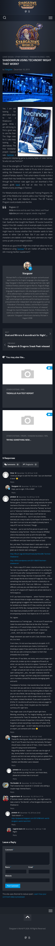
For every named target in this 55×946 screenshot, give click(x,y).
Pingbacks (31, 464)
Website (8, 876)
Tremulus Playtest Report (20, 393)
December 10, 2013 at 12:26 (31, 486)
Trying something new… (18, 440)
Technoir (10, 155)
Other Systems (21, 57)
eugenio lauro (15, 796)
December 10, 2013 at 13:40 (31, 737)
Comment (9, 850)
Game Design (8, 57)
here (17, 185)
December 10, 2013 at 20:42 (32, 783)
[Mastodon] (26, 11)
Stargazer (9, 69)
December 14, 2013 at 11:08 (35, 829)
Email (31, 867)
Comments (12, 464)
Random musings (37, 57)
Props (23, 436)
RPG (48, 57)
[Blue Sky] (29, 11)
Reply (12, 482)
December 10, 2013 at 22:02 (30, 813)
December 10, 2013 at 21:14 (33, 796)
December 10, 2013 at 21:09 (31, 770)
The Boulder (14, 783)
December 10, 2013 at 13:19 (29, 497)
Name (8, 867)
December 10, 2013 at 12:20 (27, 473)
